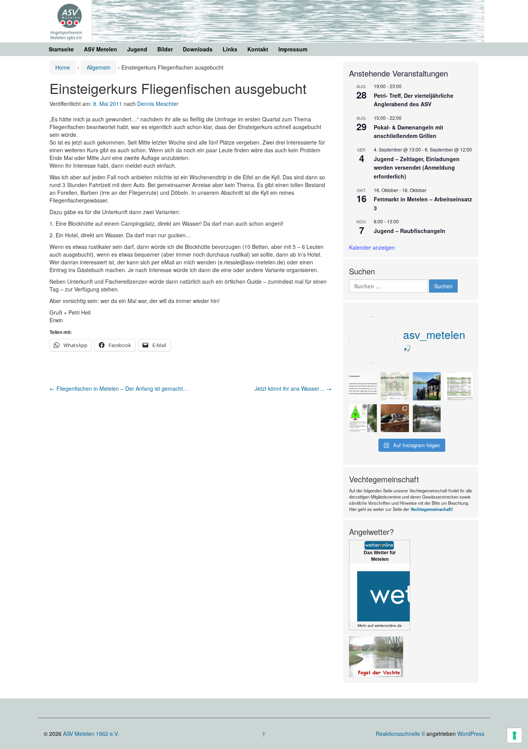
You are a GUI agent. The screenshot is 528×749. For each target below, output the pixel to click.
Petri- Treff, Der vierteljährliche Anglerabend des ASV (413, 100)
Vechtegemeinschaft (431, 509)
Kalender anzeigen (372, 247)
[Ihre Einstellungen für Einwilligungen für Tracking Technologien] (514, 735)
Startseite (61, 49)
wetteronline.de (388, 625)
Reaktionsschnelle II (400, 733)
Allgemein (99, 67)
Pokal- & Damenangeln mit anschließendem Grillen (408, 131)
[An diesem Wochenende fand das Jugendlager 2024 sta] (427, 386)
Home (62, 67)
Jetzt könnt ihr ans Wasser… (293, 388)
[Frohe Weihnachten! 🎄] (363, 418)
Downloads (198, 49)
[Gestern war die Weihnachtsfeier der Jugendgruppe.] (395, 418)
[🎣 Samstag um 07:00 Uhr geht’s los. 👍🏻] (363, 386)
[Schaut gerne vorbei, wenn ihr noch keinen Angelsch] (395, 386)
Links (230, 49)
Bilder (165, 49)
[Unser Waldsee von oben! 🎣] (427, 418)
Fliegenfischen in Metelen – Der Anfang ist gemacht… (118, 388)
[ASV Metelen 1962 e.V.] (264, 20)
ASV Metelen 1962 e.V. (91, 733)
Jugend (137, 49)
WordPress (470, 733)
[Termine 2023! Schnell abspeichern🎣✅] (459, 386)
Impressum (292, 49)
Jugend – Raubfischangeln (409, 231)
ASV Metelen (100, 49)
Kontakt (257, 49)
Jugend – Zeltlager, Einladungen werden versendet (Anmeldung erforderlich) (417, 167)
